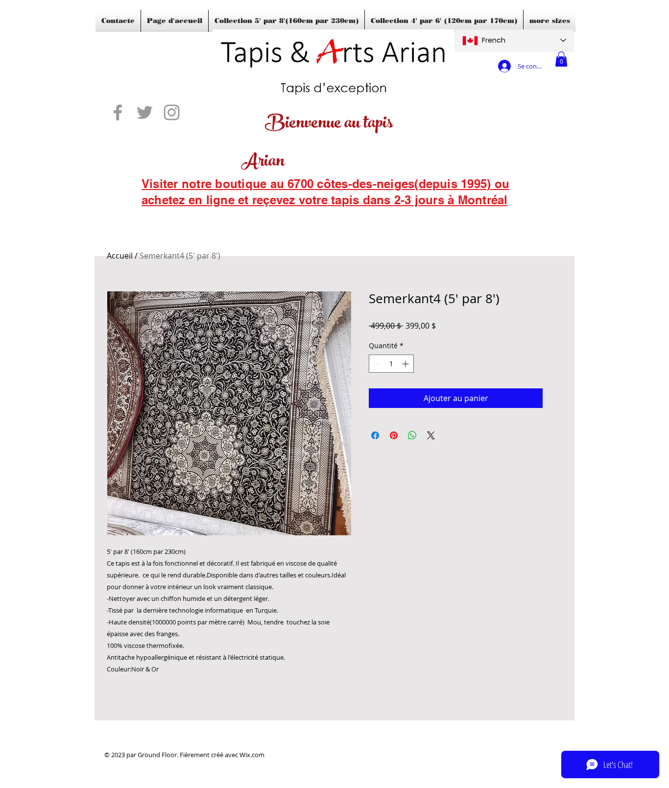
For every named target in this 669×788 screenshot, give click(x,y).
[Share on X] (431, 435)
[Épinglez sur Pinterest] (394, 435)
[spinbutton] (391, 363)
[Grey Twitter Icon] (144, 112)
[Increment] (406, 363)
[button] (561, 59)
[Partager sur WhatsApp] (412, 435)
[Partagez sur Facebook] (375, 435)
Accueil (120, 255)
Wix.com (251, 754)
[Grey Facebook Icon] (117, 112)
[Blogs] (155, 213)
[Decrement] (376, 363)
